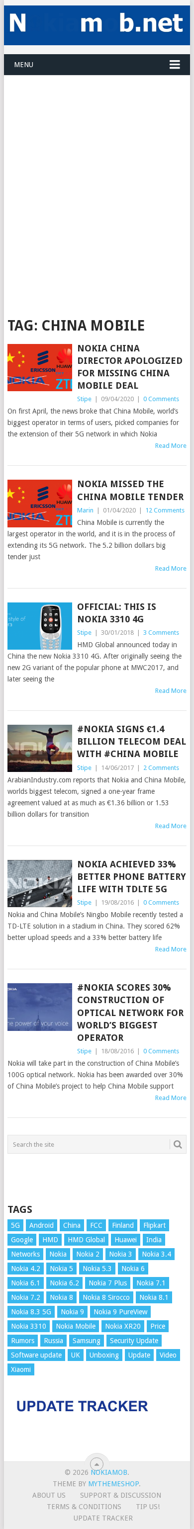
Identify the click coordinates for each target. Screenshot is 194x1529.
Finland (123, 1225)
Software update (36, 1355)
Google (22, 1240)
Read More (171, 445)
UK (75, 1355)
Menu (23, 65)
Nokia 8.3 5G (31, 1312)
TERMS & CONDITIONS (84, 1507)
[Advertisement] (97, 172)
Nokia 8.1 (154, 1297)
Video (168, 1355)
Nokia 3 (120, 1254)
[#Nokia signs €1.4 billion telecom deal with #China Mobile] (39, 748)
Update (139, 1355)
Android (41, 1225)
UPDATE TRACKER (103, 1518)
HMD (50, 1240)
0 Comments (161, 399)
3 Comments (161, 632)
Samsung (86, 1341)
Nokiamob (109, 1472)
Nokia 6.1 (25, 1283)
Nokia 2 (87, 1254)
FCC (96, 1225)
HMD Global (86, 1240)
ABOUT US (49, 1495)
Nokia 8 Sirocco (106, 1297)
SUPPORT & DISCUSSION (120, 1495)
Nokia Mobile (76, 1326)
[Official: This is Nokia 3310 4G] (39, 626)
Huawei (125, 1240)
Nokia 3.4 (156, 1254)
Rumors (22, 1341)
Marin (85, 510)
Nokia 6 (133, 1269)
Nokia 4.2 (25, 1269)
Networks (25, 1254)
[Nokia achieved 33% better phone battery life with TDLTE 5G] (39, 883)
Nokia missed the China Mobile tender (130, 490)
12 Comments (165, 510)
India (154, 1240)
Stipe (84, 399)
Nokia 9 (72, 1312)
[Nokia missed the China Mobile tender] (39, 503)
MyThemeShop (113, 1484)
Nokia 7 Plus (108, 1283)
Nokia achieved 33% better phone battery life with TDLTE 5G (131, 876)
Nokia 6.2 (64, 1283)
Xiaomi (21, 1369)
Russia (53, 1341)
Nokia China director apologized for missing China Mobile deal (130, 367)
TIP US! (148, 1507)
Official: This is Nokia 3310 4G (116, 612)
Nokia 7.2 (25, 1297)
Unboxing (104, 1355)
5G (15, 1225)
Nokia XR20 (123, 1326)
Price (157, 1326)
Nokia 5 (61, 1269)
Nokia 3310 (28, 1326)
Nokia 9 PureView (120, 1312)
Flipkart (154, 1225)
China (72, 1225)
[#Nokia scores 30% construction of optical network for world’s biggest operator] (39, 1006)
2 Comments (161, 767)
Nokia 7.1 (151, 1283)
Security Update (134, 1341)
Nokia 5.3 (97, 1269)
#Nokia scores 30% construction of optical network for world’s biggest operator (130, 1012)
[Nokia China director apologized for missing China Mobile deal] (39, 367)
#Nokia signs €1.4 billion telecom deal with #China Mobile (131, 741)
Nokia (58, 1254)
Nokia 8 (61, 1297)
